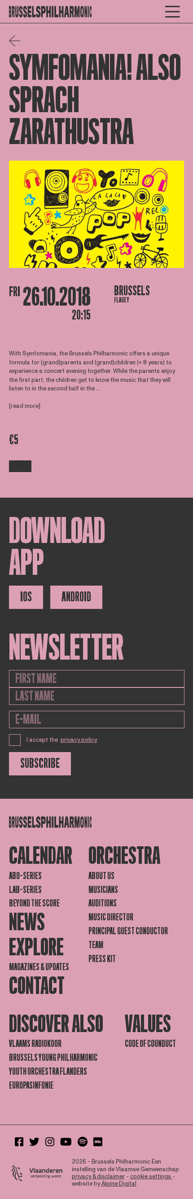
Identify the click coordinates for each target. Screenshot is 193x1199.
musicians (103, 889)
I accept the (61, 740)
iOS (26, 597)
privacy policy (79, 740)
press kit (102, 959)
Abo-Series (25, 876)
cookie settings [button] (151, 1177)
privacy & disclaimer (98, 1177)
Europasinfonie (31, 1085)
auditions (102, 903)
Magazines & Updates (39, 967)
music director (110, 917)
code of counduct (150, 1043)
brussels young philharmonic (53, 1057)
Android (76, 597)
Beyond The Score (34, 903)
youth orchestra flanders (48, 1071)
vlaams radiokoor (35, 1043)
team (95, 945)
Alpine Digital (118, 1184)
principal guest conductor (128, 931)
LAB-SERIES (25, 889)
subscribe (40, 763)
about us (101, 876)
